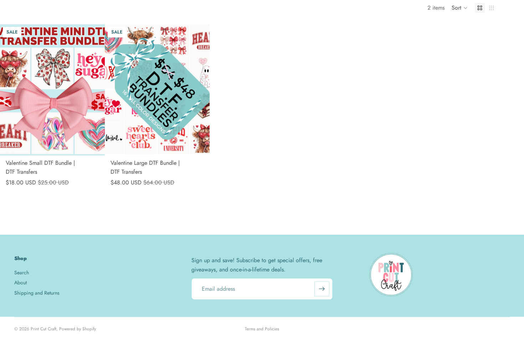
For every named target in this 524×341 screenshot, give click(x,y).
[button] (460, 8)
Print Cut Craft (43, 329)
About (20, 282)
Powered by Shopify (77, 329)
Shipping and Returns (37, 292)
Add (99, 144)
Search (21, 272)
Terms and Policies (262, 329)
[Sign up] (321, 288)
